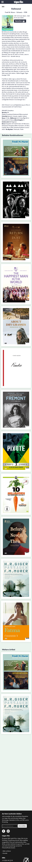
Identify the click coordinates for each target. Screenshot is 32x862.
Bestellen (18, 21)
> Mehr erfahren (6, 851)
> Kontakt (4, 853)
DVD (3, 6)
